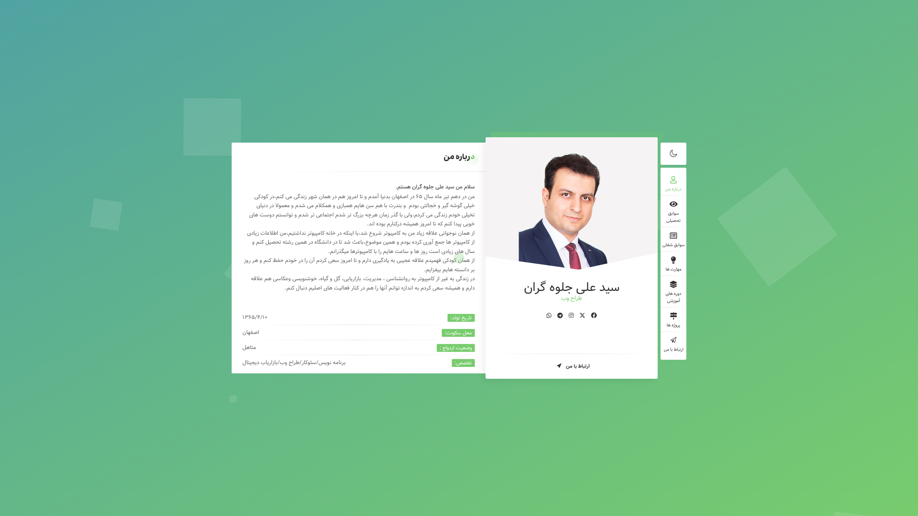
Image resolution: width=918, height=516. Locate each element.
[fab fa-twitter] (582, 315)
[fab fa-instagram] (571, 315)
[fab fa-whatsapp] (549, 315)
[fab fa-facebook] (594, 315)
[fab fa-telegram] (560, 315)
